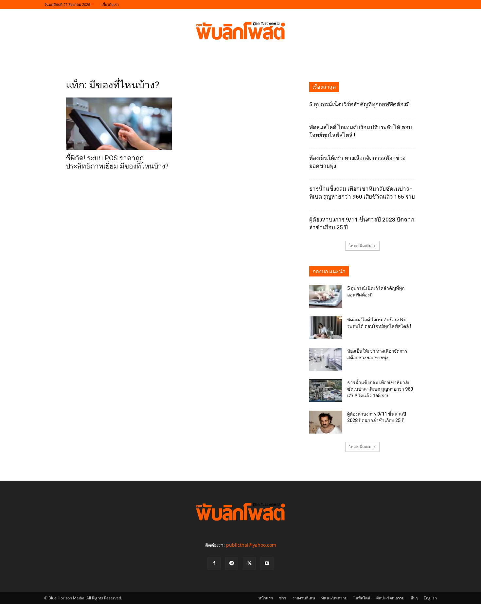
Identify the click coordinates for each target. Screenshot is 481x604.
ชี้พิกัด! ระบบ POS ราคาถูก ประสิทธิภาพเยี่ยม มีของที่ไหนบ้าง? (117, 162)
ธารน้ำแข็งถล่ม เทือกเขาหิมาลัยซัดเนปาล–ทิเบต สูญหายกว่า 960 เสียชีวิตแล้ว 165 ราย (380, 389)
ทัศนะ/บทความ (334, 598)
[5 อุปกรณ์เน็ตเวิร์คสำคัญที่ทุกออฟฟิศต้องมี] (325, 296)
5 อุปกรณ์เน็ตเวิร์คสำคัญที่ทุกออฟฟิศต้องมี (359, 104)
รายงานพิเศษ (304, 598)
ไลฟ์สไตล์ (362, 598)
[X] (249, 563)
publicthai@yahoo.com (251, 545)
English (430, 598)
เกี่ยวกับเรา (110, 4)
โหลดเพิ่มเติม (360, 245)
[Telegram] (231, 563)
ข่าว (282, 598)
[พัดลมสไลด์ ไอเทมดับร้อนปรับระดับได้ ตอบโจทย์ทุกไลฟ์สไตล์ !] (325, 327)
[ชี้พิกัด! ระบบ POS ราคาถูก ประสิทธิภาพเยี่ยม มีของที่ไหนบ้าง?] (119, 124)
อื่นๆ (414, 598)
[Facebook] (214, 563)
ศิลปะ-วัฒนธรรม (390, 598)
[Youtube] (267, 563)
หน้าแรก (265, 598)
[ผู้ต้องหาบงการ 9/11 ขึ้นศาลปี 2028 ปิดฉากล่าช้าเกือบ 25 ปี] (325, 422)
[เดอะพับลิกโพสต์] (240, 30)
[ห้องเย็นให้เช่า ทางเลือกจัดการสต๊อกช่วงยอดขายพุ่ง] (325, 359)
